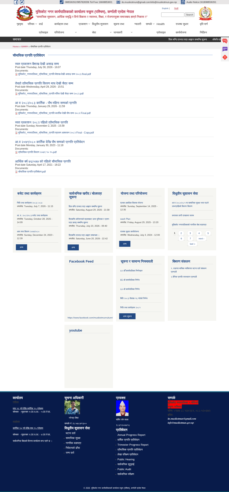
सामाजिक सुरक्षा (73, 438)
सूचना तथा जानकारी (119, 28)
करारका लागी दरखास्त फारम (183, 215)
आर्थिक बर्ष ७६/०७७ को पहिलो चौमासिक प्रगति (43, 161)
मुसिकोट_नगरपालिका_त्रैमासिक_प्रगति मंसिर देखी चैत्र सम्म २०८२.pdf (50, 93)
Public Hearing (125, 459)
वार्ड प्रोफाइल (43, 28)
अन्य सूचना (127, 316)
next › (201, 238)
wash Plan (125, 219)
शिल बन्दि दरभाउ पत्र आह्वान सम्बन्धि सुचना (184, 39)
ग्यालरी (137, 24)
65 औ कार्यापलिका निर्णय (130, 280)
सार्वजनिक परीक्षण (125, 474)
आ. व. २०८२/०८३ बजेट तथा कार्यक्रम (32, 215)
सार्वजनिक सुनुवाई (125, 464)
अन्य (21, 247)
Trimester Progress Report (132, 444)
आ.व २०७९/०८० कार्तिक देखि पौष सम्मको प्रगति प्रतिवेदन (50, 142)
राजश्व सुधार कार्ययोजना (182, 28)
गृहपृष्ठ (20, 24)
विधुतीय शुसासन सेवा (100, 28)
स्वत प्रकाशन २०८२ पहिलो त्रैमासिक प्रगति (41, 122)
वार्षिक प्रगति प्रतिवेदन (128, 439)
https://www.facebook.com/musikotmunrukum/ (90, 317)
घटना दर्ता (70, 433)
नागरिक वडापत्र (73, 443)
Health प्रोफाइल (161, 28)
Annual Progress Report (131, 434)
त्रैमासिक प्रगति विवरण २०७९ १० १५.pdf (37, 152)
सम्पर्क (149, 24)
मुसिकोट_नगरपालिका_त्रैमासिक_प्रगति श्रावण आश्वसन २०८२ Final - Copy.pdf (56, 132)
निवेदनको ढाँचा (73, 447)
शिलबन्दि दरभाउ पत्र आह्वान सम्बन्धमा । (84, 235)
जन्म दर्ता (70, 452)
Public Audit (124, 469)
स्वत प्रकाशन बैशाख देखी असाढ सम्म (37, 64)
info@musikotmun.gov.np (181, 422)
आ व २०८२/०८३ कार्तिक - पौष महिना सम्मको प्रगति (46, 103)
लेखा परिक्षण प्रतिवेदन (127, 454)
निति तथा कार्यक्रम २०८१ (130, 307)
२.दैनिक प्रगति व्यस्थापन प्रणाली (184, 277)
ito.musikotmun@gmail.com (182, 418)
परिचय (31, 24)
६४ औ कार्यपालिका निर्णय (130, 289)
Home (16, 46)
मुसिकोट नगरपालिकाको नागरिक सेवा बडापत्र (189, 224)
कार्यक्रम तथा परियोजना (61, 28)
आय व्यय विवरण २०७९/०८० (28, 231)
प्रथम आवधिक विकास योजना (131, 203)
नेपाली (176, 8)
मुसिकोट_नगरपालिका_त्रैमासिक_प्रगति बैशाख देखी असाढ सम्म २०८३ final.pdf (54, 74)
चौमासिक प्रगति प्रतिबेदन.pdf (32, 171)
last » (192, 244)
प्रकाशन (83, 24)
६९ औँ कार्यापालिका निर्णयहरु (131, 270)
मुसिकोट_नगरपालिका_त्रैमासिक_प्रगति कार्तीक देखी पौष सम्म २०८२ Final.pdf (54, 113)
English (165, 8)
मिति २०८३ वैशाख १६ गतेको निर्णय (134, 298)
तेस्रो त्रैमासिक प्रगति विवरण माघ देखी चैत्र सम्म (44, 83)
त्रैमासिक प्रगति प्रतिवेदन (130, 449)
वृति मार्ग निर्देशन (204, 28)
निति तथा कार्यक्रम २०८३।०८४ (29, 203)
